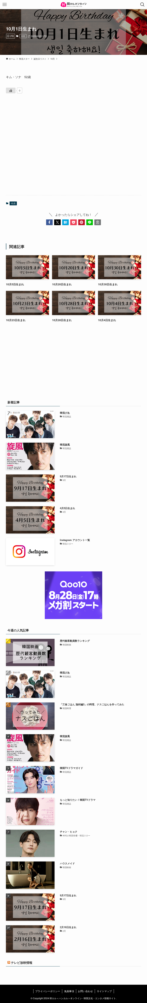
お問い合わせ (85, 991)
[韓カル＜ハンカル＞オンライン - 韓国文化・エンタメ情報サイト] (73, 4)
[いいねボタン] (11, 90)
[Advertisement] (73, 148)
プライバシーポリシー (47, 991)
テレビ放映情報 (21, 962)
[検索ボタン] (142, 4)
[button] (49, 222)
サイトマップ (104, 991)
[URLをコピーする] (97, 222)
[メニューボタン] (4, 4)
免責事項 (69, 991)
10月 (23, 36)
